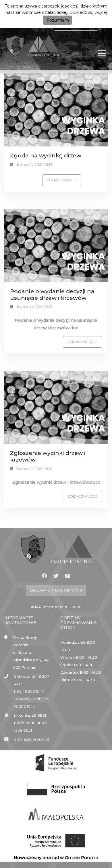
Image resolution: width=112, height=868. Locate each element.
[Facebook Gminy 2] (44, 576)
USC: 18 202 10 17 (29, 691)
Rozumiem (57, 20)
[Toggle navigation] (102, 53)
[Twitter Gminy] (56, 576)
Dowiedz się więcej (88, 12)
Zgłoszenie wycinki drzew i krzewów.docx (56, 482)
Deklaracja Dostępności (56, 590)
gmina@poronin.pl (31, 739)
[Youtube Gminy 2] (67, 576)
